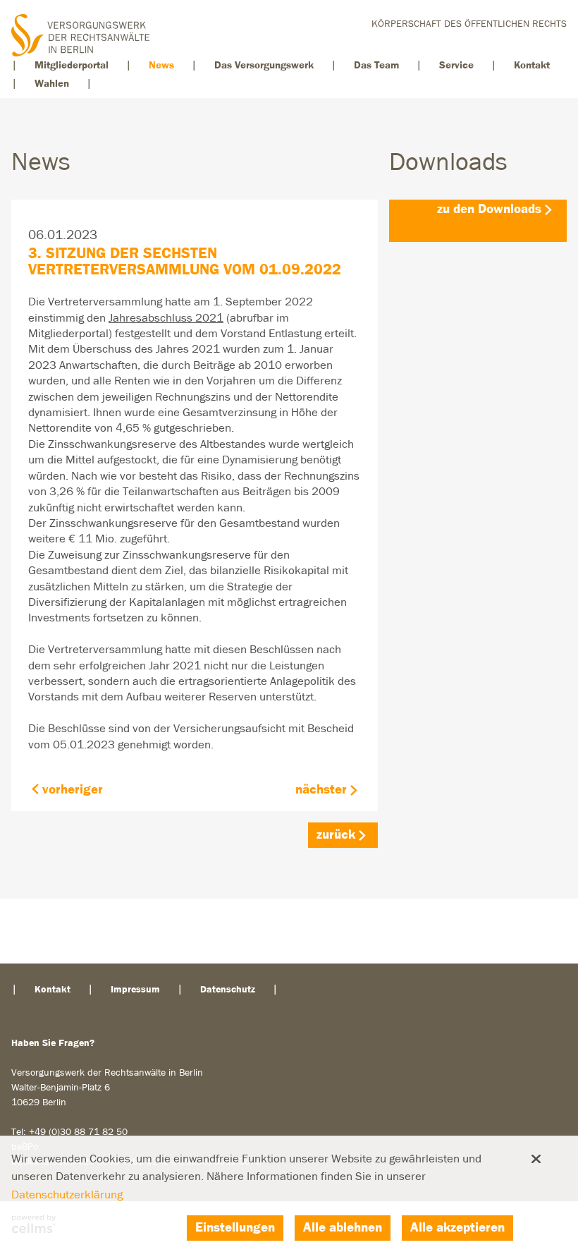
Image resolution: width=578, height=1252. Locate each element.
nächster (321, 789)
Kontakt (532, 65)
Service (456, 65)
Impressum (135, 990)
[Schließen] (536, 1159)
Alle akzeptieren (457, 1227)
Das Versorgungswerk (264, 65)
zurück (335, 834)
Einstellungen (235, 1227)
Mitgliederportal (72, 65)
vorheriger (72, 789)
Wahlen (52, 83)
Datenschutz (227, 990)
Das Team (376, 65)
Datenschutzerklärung (67, 1195)
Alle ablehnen (342, 1227)
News (161, 65)
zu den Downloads (489, 209)
